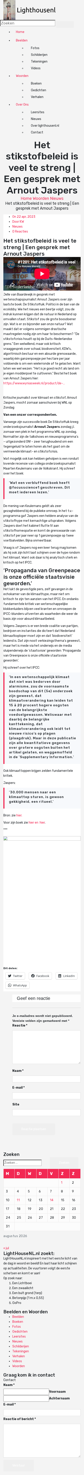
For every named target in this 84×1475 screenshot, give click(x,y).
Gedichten (38, 90)
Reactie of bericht (19, 1419)
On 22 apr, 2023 (23, 217)
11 (18, 1200)
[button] (31, 10)
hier (42, 823)
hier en (34, 823)
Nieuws (36, 119)
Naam (18, 1071)
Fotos (35, 48)
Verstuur (18, 1465)
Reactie (19, 1025)
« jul (6, 1248)
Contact (37, 132)
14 (52, 1200)
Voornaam (57, 1392)
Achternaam (59, 1398)
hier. (19, 815)
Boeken (36, 83)
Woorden (22, 76)
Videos (36, 68)
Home (20, 32)
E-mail (18, 1088)
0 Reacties (20, 231)
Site (15, 1104)
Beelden (22, 40)
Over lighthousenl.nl (45, 126)
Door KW (18, 222)
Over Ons (22, 105)
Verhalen (37, 97)
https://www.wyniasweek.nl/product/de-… (34, 383)
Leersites (37, 112)
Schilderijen (39, 55)
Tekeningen (39, 61)
